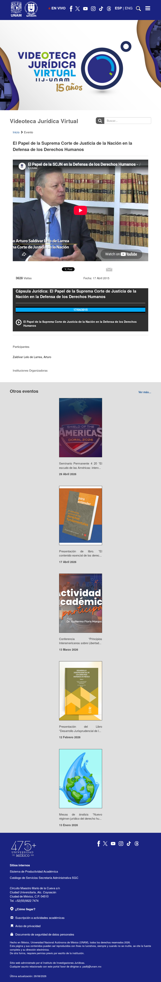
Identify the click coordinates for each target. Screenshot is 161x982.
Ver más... (144, 392)
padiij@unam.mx (91, 966)
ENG (129, 7)
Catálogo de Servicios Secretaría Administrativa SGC (44, 878)
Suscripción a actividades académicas (40, 918)
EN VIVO (58, 8)
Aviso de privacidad (27, 926)
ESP (118, 8)
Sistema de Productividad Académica (34, 871)
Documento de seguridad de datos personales (44, 934)
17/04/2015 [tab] (80, 309)
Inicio (16, 132)
